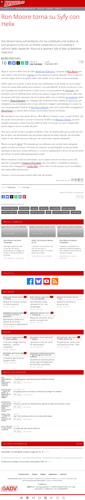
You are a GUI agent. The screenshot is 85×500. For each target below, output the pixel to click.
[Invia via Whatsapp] (22, 63)
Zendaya (58, 9)
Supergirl (49, 9)
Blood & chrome (37, 212)
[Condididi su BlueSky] (14, 63)
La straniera (71, 97)
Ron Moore (72, 71)
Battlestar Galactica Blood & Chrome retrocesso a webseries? (15, 322)
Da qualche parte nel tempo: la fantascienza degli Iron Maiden (38, 391)
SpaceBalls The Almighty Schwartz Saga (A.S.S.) (21, 452)
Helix (19, 143)
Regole (43, 474)
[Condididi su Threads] (18, 63)
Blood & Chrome (63, 119)
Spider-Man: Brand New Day (25, 9)
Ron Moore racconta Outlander (12, 241)
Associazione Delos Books (36, 481)
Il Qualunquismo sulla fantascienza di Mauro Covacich (34, 379)
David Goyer (7, 110)
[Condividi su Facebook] (10, 63)
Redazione (53, 474)
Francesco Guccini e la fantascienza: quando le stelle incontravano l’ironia (42, 404)
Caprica (31, 74)
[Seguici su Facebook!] (30, 281)
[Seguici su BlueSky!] (38, 281)
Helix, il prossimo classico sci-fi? (42, 241)
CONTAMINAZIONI (19, 389)
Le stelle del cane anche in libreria (27, 428)
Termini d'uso (23, 474)
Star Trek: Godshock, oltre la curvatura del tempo (33, 416)
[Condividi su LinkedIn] (27, 63)
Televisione (11, 187)
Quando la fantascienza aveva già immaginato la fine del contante (42, 362)
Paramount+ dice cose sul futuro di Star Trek (68, 343)
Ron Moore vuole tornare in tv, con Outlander (39, 304)
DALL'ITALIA (17, 377)
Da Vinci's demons (9, 212)
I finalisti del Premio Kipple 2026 (13, 359)
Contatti (63, 474)
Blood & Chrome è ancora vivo (66, 303)
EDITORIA (16, 426)
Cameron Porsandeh (31, 162)
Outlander (69, 90)
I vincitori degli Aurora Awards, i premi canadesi (14, 344)
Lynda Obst (32, 166)
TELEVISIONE (9, 233)
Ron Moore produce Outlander (68, 241)
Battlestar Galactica (45, 71)
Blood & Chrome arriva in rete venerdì (15, 303)
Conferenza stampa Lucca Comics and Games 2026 (22, 461)
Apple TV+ (40, 9)
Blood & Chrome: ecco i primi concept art (42, 318)
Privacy (34, 474)
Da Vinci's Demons (39, 107)
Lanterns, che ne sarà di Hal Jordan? (41, 343)
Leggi (18, 382)
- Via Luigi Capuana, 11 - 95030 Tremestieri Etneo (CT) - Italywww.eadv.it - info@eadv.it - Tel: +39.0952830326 (51, 488)
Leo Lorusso (36, 64)
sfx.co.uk (26, 187)
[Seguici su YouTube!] (46, 281)
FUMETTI (16, 414)
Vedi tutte (79, 444)
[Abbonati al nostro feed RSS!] (55, 281)
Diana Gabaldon (17, 100)
